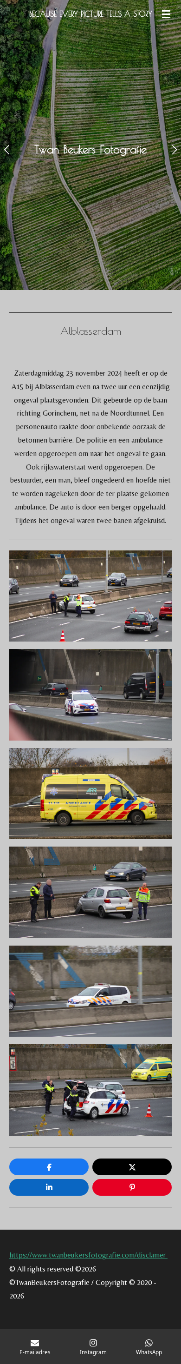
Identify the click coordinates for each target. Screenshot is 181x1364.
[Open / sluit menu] (166, 14)
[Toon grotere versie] (90, 596)
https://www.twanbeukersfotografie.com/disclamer (88, 1255)
